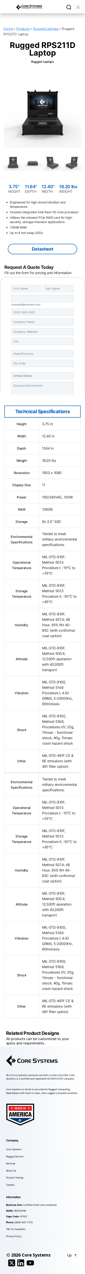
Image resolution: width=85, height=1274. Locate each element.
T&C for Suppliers (16, 1229)
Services (10, 1163)
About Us (11, 1170)
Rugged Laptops (45, 29)
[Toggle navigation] (78, 7)
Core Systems (14, 1149)
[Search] (68, 7)
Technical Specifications (42, 411)
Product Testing (15, 1177)
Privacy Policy (14, 1236)
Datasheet (42, 249)
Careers (10, 1184)
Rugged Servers (15, 1156)
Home (8, 29)
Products (23, 29)
